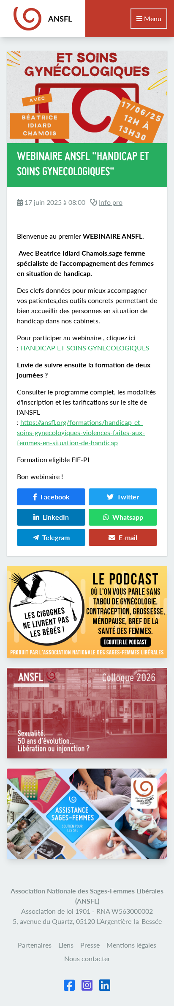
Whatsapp (127, 517)
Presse (90, 945)
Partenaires (35, 945)
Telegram (56, 537)
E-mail (128, 537)
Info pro (110, 202)
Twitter (128, 497)
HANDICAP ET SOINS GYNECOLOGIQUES (85, 348)
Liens (65, 945)
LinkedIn (56, 517)
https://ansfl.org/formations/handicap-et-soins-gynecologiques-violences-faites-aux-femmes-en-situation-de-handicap (81, 432)
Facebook (55, 497)
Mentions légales (131, 945)
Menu (151, 18)
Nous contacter (87, 958)
